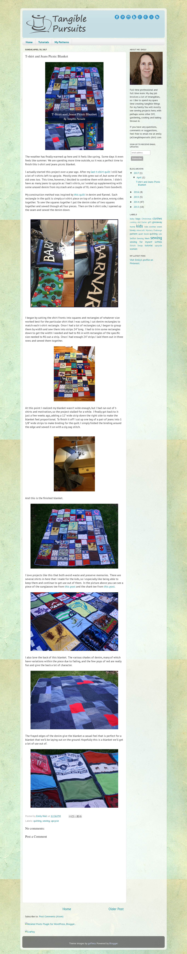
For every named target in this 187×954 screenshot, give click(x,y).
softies (158, 241)
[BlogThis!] (72, 816)
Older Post (116, 909)
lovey (133, 230)
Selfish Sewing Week (139, 238)
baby (132, 218)
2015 (137, 196)
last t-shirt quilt (100, 171)
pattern (133, 233)
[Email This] (70, 816)
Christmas (146, 218)
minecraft (140, 230)
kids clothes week (153, 226)
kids (139, 226)
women (133, 248)
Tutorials (43, 42)
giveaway (157, 222)
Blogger (113, 943)
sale (160, 234)
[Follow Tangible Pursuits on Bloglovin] (151, 18)
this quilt (79, 194)
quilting (37, 820)
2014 (137, 201)
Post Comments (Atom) (51, 916)
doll (139, 222)
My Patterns (62, 42)
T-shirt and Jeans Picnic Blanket (148, 183)
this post (70, 586)
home (132, 226)
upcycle (55, 820)
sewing (46, 820)
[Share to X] (75, 816)
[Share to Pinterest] (80, 816)
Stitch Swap (136, 245)
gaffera (92, 943)
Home (29, 42)
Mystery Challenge (154, 230)
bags (138, 218)
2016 (137, 192)
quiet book (143, 233)
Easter (144, 222)
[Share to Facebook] (78, 816)
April (139, 177)
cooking (133, 222)
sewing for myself (141, 241)
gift (149, 222)
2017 (137, 173)
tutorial (149, 245)
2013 (137, 206)
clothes (157, 218)
